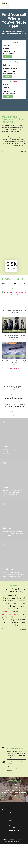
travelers (6, 611)
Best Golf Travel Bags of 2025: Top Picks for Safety (14, 336)
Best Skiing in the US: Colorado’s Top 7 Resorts (14, 361)
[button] (7, 6)
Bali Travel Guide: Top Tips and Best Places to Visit (14, 387)
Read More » (14, 314)
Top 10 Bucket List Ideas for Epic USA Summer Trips (14, 311)
